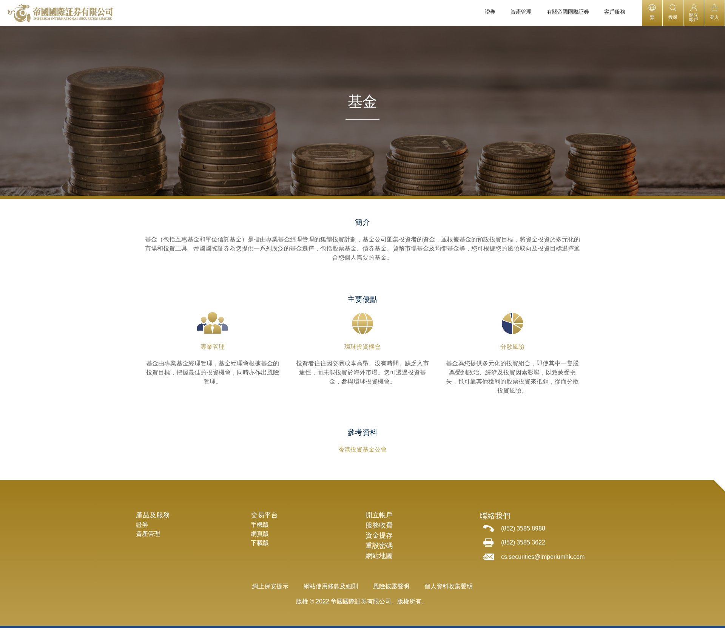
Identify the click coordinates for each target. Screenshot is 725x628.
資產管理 (148, 534)
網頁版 (260, 534)
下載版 (260, 543)
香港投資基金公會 (362, 449)
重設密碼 (379, 545)
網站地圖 (379, 556)
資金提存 (379, 535)
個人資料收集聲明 (448, 586)
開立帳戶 (379, 515)
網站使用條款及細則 (331, 586)
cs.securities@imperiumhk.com (543, 557)
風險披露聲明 (391, 586)
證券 (142, 524)
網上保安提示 (270, 586)
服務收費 (379, 525)
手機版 (260, 524)
